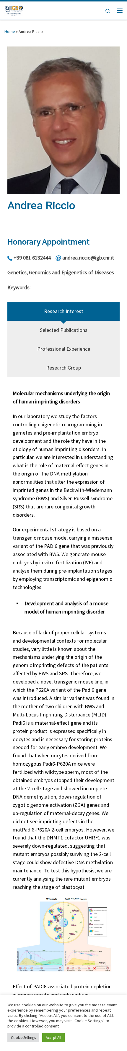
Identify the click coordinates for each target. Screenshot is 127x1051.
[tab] (63, 311)
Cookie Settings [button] (23, 1037)
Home (9, 31)
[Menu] (120, 10)
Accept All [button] (53, 1037)
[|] (13, 10)
